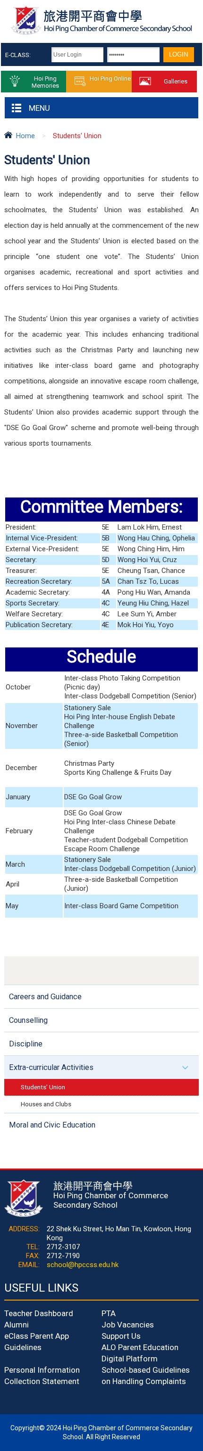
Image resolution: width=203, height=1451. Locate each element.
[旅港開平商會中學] (101, 33)
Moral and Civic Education (52, 1124)
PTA (109, 1313)
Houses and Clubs (46, 1104)
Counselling (28, 1020)
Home (25, 136)
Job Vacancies (128, 1324)
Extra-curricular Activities (51, 1067)
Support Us (121, 1336)
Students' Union (43, 1087)
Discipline (25, 1043)
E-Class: (18, 54)
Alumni (16, 1324)
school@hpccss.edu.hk (82, 1264)
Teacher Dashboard (38, 1313)
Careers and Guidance (45, 996)
